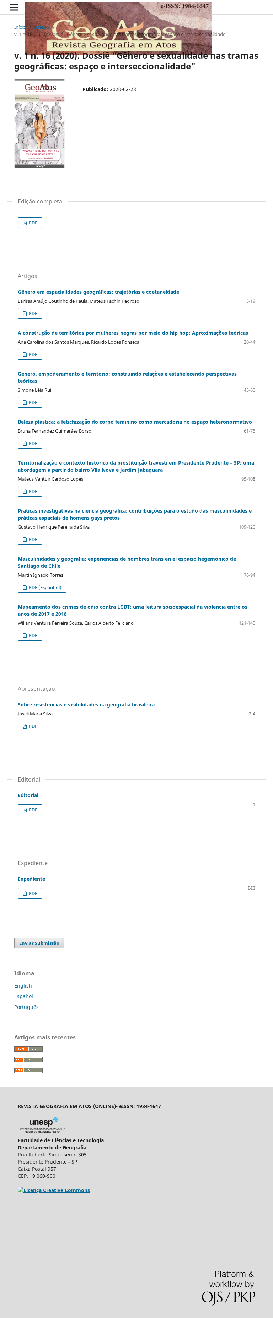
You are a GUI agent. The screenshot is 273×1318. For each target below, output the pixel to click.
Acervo (41, 27)
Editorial (28, 795)
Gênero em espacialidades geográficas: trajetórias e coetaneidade (98, 292)
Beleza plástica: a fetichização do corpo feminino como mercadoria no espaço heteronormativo (135, 421)
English (23, 985)
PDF (32, 222)
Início (20, 27)
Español (23, 996)
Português (26, 1007)
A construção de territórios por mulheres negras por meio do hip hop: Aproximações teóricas (133, 332)
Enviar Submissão (39, 943)
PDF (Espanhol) (44, 587)
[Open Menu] (14, 7)
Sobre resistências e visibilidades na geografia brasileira (86, 704)
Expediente (31, 878)
